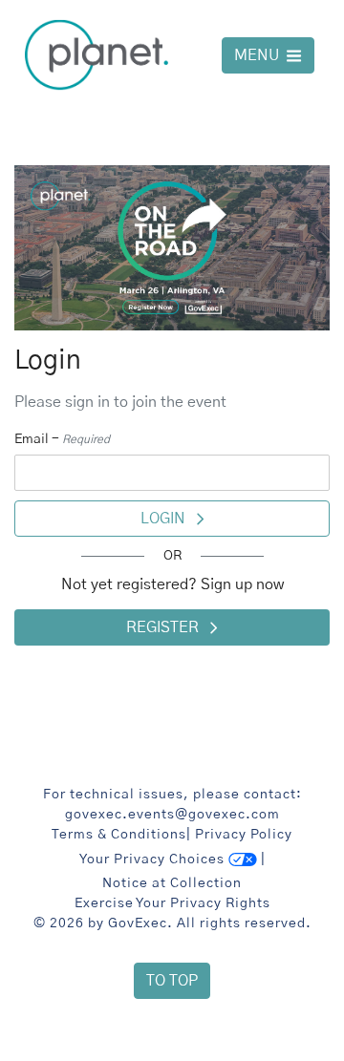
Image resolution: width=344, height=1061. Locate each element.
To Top (172, 980)
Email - (62, 439)
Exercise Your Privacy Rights (172, 903)
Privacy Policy (243, 834)
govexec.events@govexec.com (172, 814)
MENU (258, 55)
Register (168, 627)
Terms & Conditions (119, 834)
